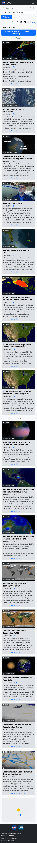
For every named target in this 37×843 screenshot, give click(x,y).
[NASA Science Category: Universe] (13, 447)
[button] (34, 33)
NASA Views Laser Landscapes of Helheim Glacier (18, 63)
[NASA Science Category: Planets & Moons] (17, 682)
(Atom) (34, 23)
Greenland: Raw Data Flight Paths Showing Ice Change (18, 773)
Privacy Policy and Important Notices (11, 833)
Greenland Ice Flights (12, 203)
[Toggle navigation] (33, 3)
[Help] (3, 8)
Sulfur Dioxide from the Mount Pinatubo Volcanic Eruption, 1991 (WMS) (18, 298)
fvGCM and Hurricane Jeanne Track (16, 251)
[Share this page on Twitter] (21, 22)
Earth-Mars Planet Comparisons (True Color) (17, 679)
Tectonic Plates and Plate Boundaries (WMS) (14, 632)
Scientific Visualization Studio (9, 2)
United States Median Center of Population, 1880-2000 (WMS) (17, 392)
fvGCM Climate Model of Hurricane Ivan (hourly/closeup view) (18, 490)
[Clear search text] (29, 8)
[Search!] (33, 8)
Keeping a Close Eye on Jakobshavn (13, 110)
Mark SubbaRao (13, 839)
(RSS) (33, 21)
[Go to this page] (18, 50)
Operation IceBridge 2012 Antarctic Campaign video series (17, 157)
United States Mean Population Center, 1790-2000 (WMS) (17, 345)
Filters (6, 17)
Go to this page (17, 84)
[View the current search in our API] (12, 22)
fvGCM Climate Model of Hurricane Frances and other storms (18, 537)
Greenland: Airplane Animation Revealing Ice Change (17, 726)
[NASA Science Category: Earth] (14, 67)
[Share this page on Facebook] (25, 22)
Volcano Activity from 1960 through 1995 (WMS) (15, 584)
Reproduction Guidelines (8, 835)
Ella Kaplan (11, 840)
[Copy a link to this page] (17, 21)
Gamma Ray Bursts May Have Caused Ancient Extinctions (16, 443)
